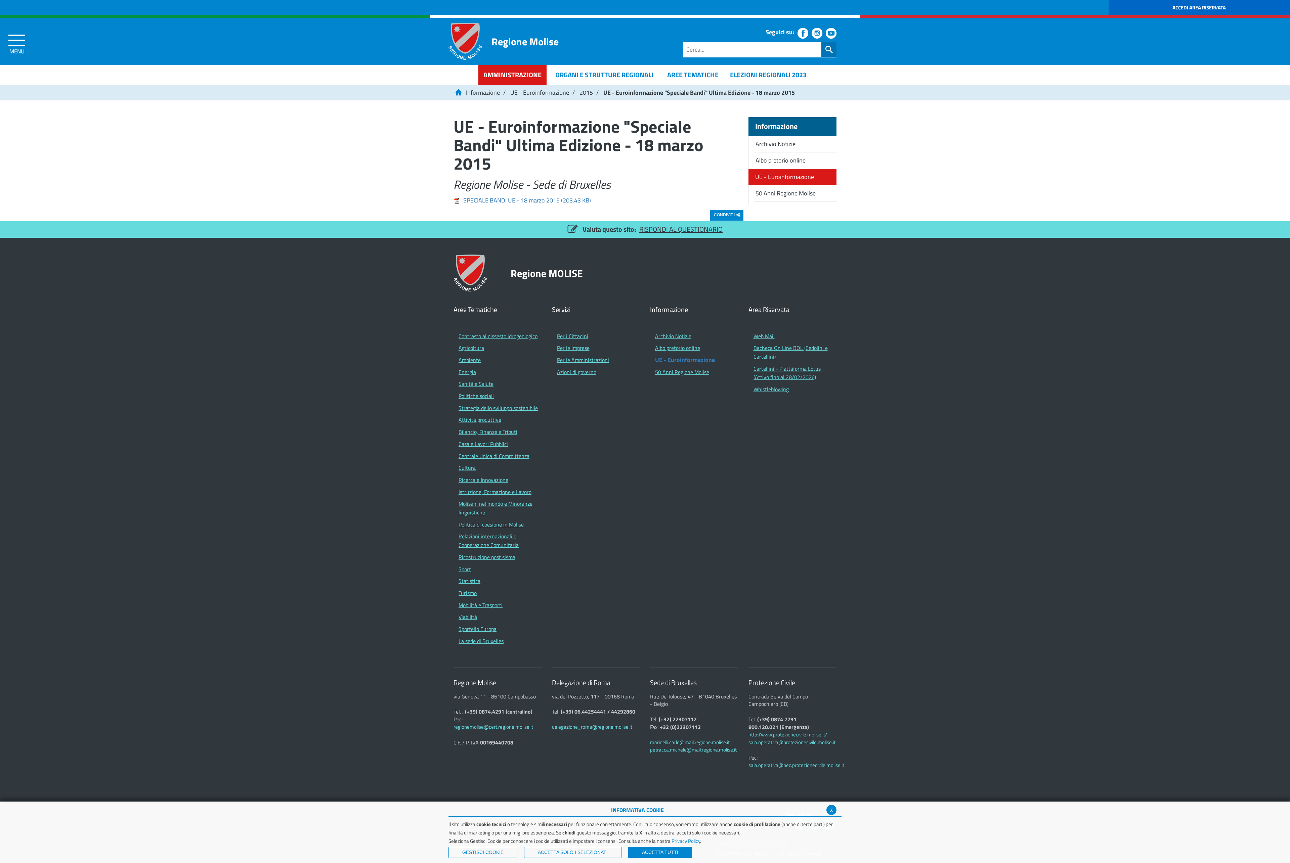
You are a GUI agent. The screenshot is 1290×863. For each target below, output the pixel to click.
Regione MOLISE (547, 273)
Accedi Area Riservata (1199, 7)
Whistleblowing (771, 389)
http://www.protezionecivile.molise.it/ (787, 734)
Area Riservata (768, 310)
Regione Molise (525, 41)
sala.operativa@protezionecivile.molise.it (791, 742)
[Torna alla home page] (458, 92)
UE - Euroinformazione (539, 92)
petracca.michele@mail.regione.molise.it (693, 749)
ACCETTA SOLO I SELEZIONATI (573, 852)
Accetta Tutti (660, 852)
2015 (586, 92)
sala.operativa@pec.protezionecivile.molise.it (796, 765)
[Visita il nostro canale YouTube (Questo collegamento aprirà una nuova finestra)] (831, 33)
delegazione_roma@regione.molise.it (592, 726)
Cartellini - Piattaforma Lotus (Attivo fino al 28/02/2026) (787, 373)
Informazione (483, 92)
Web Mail (764, 336)
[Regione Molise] (465, 41)
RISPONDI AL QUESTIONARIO (681, 229)
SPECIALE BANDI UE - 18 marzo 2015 (527, 200)
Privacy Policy (686, 841)
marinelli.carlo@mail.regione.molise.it (690, 742)
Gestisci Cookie (483, 852)
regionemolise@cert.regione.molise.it (493, 726)
